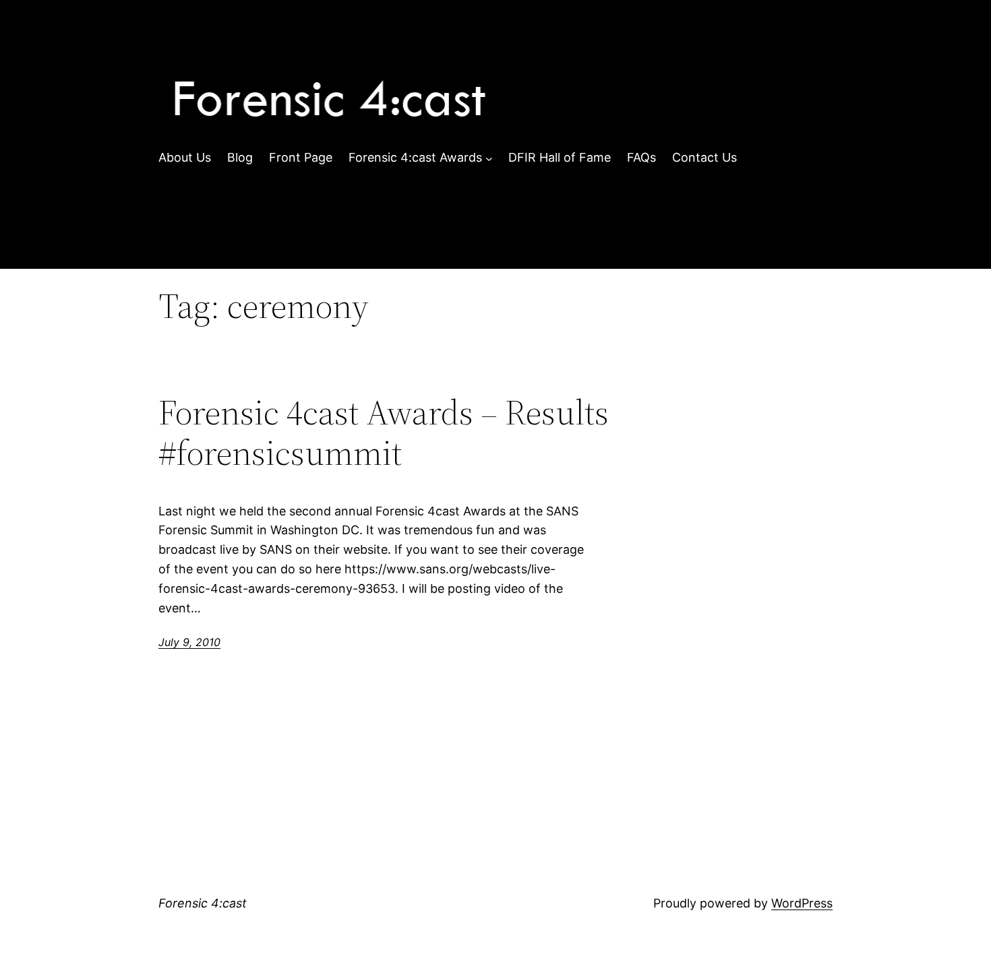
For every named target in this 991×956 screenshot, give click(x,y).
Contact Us (704, 157)
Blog (240, 157)
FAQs (641, 157)
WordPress (802, 903)
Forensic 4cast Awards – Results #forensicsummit (383, 432)
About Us (184, 157)
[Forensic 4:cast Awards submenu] (489, 158)
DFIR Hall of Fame (559, 157)
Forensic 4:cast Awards (415, 157)
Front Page (300, 157)
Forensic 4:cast (202, 903)
